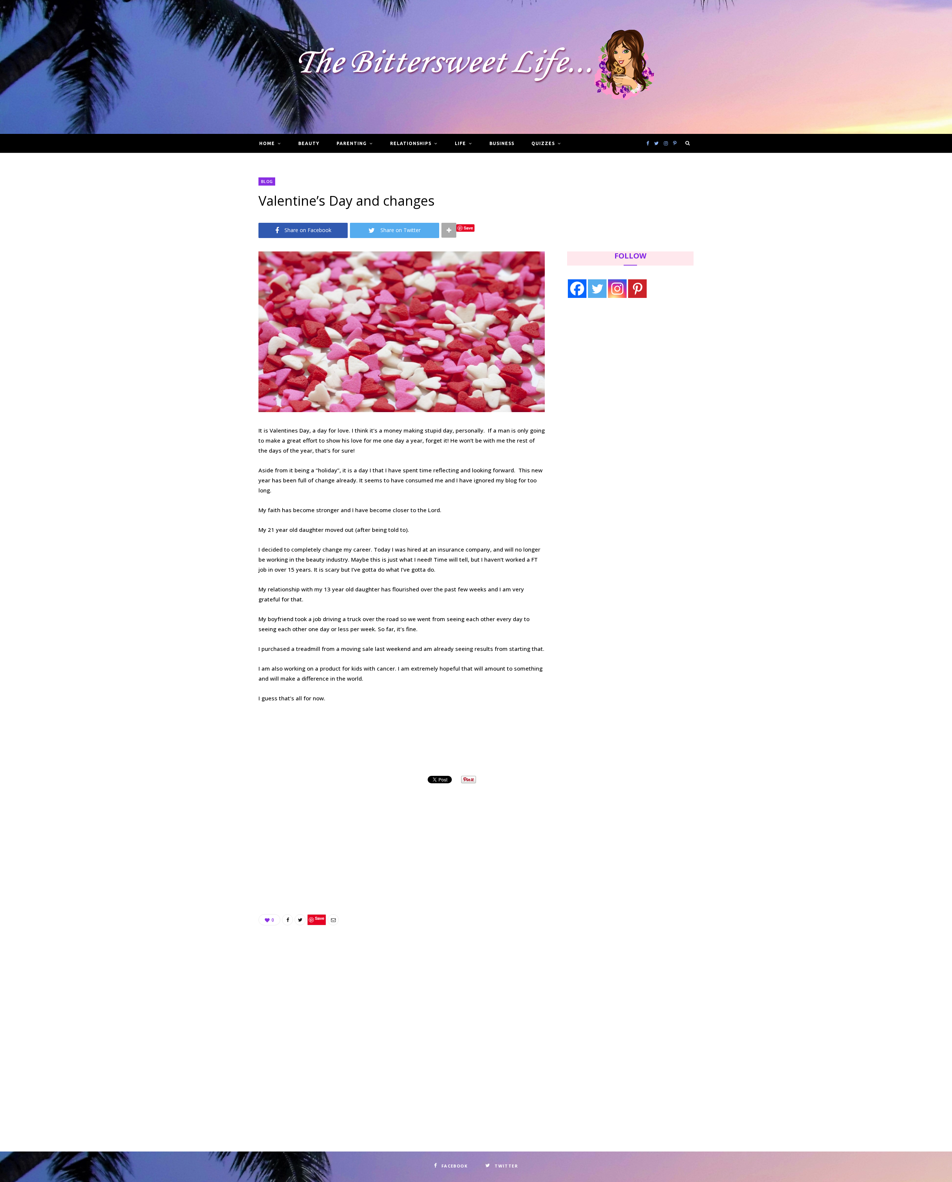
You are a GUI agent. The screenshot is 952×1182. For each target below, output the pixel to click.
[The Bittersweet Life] (476, 67)
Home (267, 143)
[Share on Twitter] (300, 919)
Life (460, 143)
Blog (267, 181)
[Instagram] (617, 288)
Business (501, 143)
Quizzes (543, 143)
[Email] (333, 919)
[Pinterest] (637, 288)
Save (468, 228)
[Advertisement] (401, 840)
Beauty (308, 143)
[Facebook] (577, 288)
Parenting (352, 143)
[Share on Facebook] (287, 919)
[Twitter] (597, 288)
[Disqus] (401, 1018)
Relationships (410, 143)
